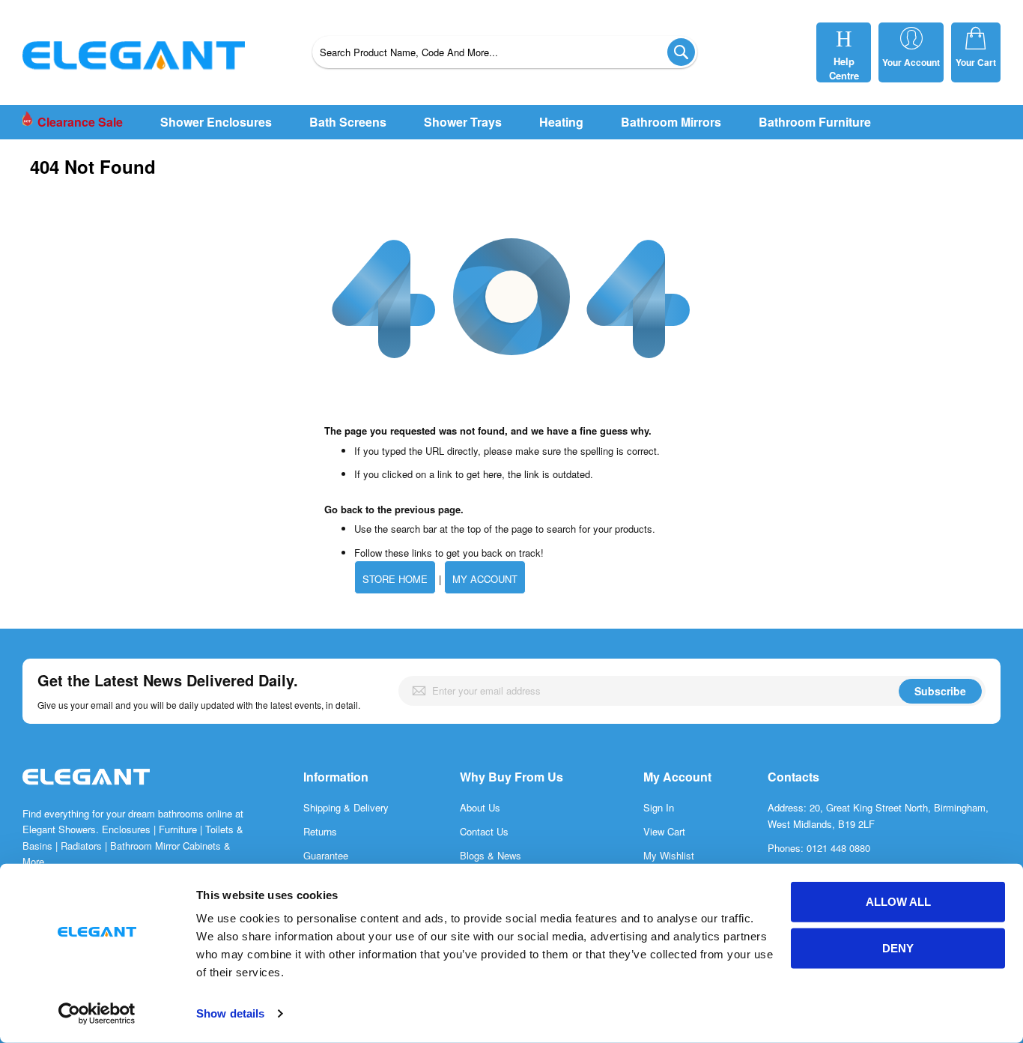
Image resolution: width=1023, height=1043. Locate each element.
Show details (230, 1013)
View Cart (664, 831)
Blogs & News (490, 855)
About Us (480, 807)
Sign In (658, 807)
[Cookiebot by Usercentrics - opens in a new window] (97, 1014)
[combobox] (504, 52)
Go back (343, 509)
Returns (320, 831)
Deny (898, 948)
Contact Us (484, 831)
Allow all (898, 901)
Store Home (395, 579)
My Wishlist (668, 855)
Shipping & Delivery (346, 807)
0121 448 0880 (838, 848)
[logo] (86, 792)
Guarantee (325, 855)
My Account (484, 579)
